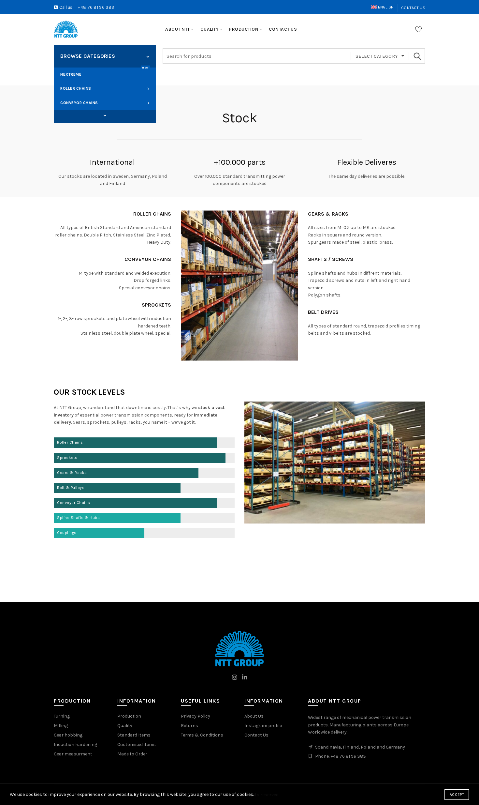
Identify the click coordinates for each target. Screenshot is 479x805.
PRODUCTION (243, 29)
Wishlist (418, 29)
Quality (124, 725)
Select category (377, 56)
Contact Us (413, 8)
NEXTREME (104, 72)
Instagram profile (263, 725)
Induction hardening (75, 744)
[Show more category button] (105, 116)
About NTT (177, 29)
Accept (457, 794)
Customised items (136, 744)
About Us (254, 716)
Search (417, 56)
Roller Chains (75, 88)
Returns (189, 725)
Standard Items (134, 735)
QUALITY (209, 29)
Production (129, 716)
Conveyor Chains (79, 102)
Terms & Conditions (202, 735)
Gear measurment (73, 754)
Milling (61, 725)
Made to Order (132, 754)
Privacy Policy (195, 716)
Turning (62, 716)
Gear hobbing (68, 735)
